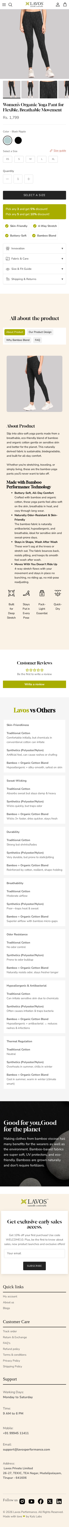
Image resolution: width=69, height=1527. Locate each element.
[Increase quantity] (28, 179)
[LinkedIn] (59, 1502)
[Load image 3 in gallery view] (34, 44)
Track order (10, 1331)
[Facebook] (40, 1502)
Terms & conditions (14, 1355)
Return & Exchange (15, 1337)
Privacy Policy (11, 1361)
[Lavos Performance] (34, 4)
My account (10, 1296)
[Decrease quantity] (7, 179)
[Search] (12, 5)
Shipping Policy (12, 1366)
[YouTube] (31, 1502)
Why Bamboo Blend (17, 340)
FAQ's (6, 1343)
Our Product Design (40, 332)
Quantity (8, 171)
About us (8, 1302)
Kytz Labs (36, 1516)
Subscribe (34, 1266)
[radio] (7, 140)
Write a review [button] (34, 684)
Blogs (6, 1308)
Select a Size (10, 151)
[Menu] (4, 5)
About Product (14, 332)
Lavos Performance (25, 1512)
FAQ (37, 340)
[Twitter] (50, 1502)
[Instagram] (22, 1502)
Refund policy (11, 1349)
